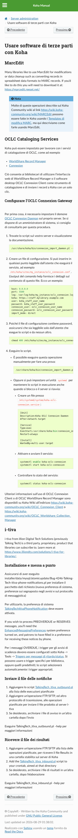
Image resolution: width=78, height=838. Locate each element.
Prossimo (62, 29)
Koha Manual (41, 5)
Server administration (24, 18)
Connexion (16, 165)
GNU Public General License (44, 815)
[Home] (6, 18)
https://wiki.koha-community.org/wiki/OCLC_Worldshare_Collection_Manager (38, 516)
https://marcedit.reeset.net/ (22, 89)
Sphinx (28, 828)
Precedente (17, 29)
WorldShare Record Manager (27, 161)
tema (50, 828)
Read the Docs (14, 831)
